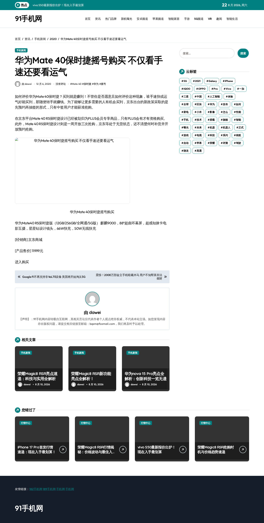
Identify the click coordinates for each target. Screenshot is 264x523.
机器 (212, 127)
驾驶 (238, 143)
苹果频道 (158, 19)
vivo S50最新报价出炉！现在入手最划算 (156, 449)
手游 (187, 19)
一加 (241, 88)
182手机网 (35, 489)
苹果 (199, 143)
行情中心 (25, 422)
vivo (228, 88)
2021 (197, 81)
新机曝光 (126, 19)
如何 (238, 104)
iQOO (187, 88)
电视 (199, 135)
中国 (199, 96)
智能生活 (232, 19)
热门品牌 (110, 19)
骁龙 (186, 150)
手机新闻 (21, 50)
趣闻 (219, 19)
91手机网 (28, 18)
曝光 (186, 127)
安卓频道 (142, 19)
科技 (212, 135)
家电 (186, 112)
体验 (230, 96)
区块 (199, 104)
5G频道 (198, 19)
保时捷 (87, 84)
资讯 (98, 19)
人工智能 (215, 96)
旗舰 (225, 119)
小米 (199, 112)
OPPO (201, 88)
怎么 (225, 112)
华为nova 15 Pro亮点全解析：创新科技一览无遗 (145, 376)
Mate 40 (76, 84)
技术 (199, 119)
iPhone (229, 81)
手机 (186, 119)
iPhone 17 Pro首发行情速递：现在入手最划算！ (37, 449)
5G (185, 81)
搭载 (212, 119)
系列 (225, 135)
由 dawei (27, 84)
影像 (212, 112)
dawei (95, 312)
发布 (225, 104)
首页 (88, 19)
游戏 (186, 135)
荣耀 (212, 143)
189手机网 (49, 489)
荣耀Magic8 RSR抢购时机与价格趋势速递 (216, 449)
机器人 (226, 127)
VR (210, 19)
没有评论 (61, 84)
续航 (238, 135)
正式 (241, 127)
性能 (238, 112)
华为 (96, 84)
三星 (186, 96)
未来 (199, 127)
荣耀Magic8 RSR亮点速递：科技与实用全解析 (37, 376)
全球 (186, 104)
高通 (199, 150)
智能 (238, 119)
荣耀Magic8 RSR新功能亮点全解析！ (91, 376)
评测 (225, 143)
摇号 (103, 84)
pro (216, 88)
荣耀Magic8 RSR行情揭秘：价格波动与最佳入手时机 (97, 452)
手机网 (60, 489)
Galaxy (213, 81)
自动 (186, 143)
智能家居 (173, 19)
